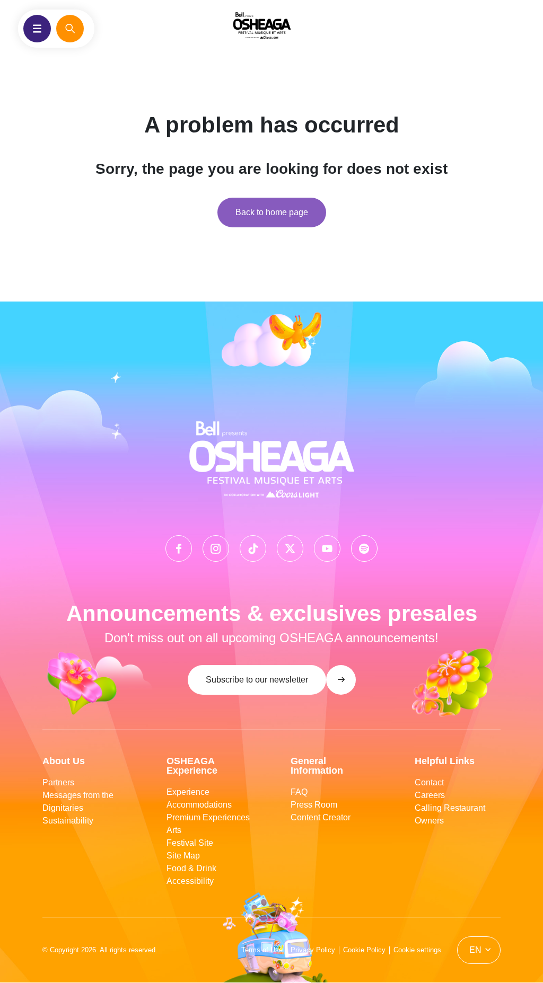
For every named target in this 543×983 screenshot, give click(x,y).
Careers (430, 795)
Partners (58, 782)
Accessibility (190, 880)
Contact (429, 782)
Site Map (183, 855)
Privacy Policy (313, 950)
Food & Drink (191, 868)
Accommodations (199, 804)
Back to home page (271, 212)
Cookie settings (417, 950)
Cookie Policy (364, 950)
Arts (174, 830)
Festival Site (190, 842)
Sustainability (67, 820)
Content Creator (321, 817)
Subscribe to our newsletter (257, 679)
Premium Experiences (208, 817)
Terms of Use (262, 950)
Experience (188, 791)
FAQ (299, 791)
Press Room (314, 804)
